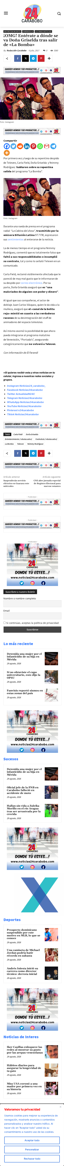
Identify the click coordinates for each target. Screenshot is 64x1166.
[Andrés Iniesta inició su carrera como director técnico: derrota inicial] (51, 973)
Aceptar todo (32, 1140)
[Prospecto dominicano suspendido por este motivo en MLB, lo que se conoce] (51, 934)
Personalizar (32, 1149)
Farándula (28, 31)
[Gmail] (47, 146)
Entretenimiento (12, 31)
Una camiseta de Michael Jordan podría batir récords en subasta (23, 953)
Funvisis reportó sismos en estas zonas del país (25, 692)
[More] (49, 58)
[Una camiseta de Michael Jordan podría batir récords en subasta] (51, 954)
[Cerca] (60, 1107)
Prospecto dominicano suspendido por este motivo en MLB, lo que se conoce (23, 934)
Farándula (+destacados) (46, 439)
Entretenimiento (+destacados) (18, 439)
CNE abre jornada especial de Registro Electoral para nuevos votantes (47, 483)
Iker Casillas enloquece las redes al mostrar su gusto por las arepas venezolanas (25, 1049)
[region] (32, 1135)
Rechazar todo (32, 1158)
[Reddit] (20, 146)
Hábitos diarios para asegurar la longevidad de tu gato (24, 1068)
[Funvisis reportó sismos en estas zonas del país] (51, 695)
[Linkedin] (27, 146)
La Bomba (9, 444)
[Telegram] (33, 58)
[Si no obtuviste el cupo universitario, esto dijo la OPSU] (51, 677)
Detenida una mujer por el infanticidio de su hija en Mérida (24, 656)
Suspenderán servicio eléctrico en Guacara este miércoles (16, 483)
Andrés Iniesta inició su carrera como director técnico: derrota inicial (22, 971)
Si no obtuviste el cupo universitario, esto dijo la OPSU (23, 675)
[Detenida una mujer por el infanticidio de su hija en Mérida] (51, 658)
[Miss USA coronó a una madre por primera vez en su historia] (51, 1088)
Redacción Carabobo (16, 50)
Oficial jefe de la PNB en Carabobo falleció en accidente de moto (22, 790)
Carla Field (17, 434)
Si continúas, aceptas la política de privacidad (32, 623)
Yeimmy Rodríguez (35, 444)
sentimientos (16, 239)
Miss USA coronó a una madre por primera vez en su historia (24, 1086)
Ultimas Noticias (43, 31)
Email (6, 610)
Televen (20, 444)
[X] (25, 58)
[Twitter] (13, 146)
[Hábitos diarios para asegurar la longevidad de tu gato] (51, 1070)
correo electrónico (31, 282)
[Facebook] (17, 58)
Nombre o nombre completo (19, 598)
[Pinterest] (41, 58)
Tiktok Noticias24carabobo (23, 414)
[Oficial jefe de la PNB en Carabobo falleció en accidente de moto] (51, 792)
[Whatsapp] (40, 146)
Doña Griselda (32, 434)
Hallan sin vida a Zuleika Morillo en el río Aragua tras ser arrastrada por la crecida (24, 810)
